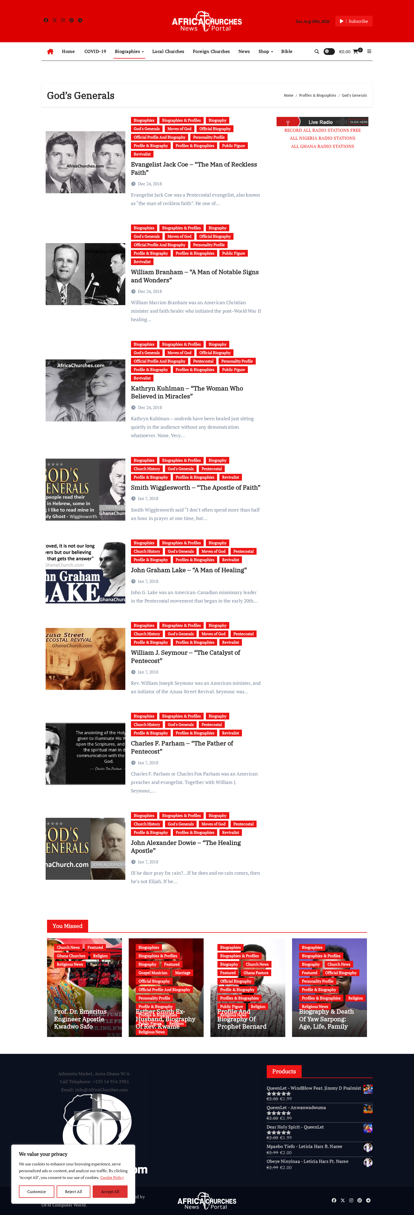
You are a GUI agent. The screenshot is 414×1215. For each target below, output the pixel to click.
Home (68, 51)
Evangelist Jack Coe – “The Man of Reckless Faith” (194, 168)
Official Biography (215, 128)
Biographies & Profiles (181, 120)
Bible (287, 51)
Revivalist (142, 154)
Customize (36, 1191)
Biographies (128, 51)
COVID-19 (94, 51)
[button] (369, 51)
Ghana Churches (71, 955)
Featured (95, 947)
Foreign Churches (211, 51)
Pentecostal (203, 361)
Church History (147, 468)
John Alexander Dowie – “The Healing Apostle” (186, 846)
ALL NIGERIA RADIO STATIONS (322, 138)
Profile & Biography (151, 145)
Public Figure (233, 145)
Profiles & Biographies (195, 145)
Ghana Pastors (256, 972)
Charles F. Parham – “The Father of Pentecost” (182, 747)
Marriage (182, 972)
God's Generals (147, 128)
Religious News (70, 964)
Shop (265, 51)
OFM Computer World (63, 1205)
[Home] (50, 51)
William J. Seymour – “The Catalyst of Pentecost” (185, 656)
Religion (100, 955)
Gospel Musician (153, 972)
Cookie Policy (112, 1177)
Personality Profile (209, 137)
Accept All (110, 1191)
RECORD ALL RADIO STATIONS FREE (322, 130)
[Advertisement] (319, 248)
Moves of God (180, 128)
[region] (73, 1174)
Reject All (73, 1191)
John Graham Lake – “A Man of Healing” (189, 570)
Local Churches (168, 51)
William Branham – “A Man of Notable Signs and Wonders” (195, 276)
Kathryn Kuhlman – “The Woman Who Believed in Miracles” (187, 392)
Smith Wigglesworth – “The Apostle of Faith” (196, 487)
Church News (68, 947)
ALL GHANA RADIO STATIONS (322, 146)
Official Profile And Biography (159, 137)
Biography (217, 120)
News (244, 51)
